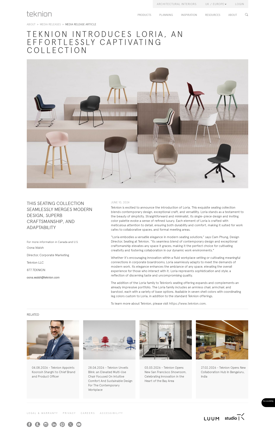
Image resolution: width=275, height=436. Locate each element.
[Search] (247, 14)
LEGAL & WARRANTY (42, 413)
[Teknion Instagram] (45, 424)
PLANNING (166, 15)
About (31, 24)
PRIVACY (69, 413)
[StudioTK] (234, 416)
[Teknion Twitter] (70, 424)
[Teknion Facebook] (29, 424)
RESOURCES (212, 15)
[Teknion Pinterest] (62, 424)
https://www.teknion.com (187, 303)
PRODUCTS (144, 15)
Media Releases (50, 24)
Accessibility (111, 413)
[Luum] (210, 416)
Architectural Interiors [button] (176, 4)
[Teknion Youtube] (78, 424)
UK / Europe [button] (214, 4)
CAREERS (88, 413)
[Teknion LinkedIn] (54, 424)
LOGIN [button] (239, 4)
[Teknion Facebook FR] (37, 424)
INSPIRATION (189, 15)
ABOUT (232, 15)
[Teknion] (39, 13)
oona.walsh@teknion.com (43, 277)
